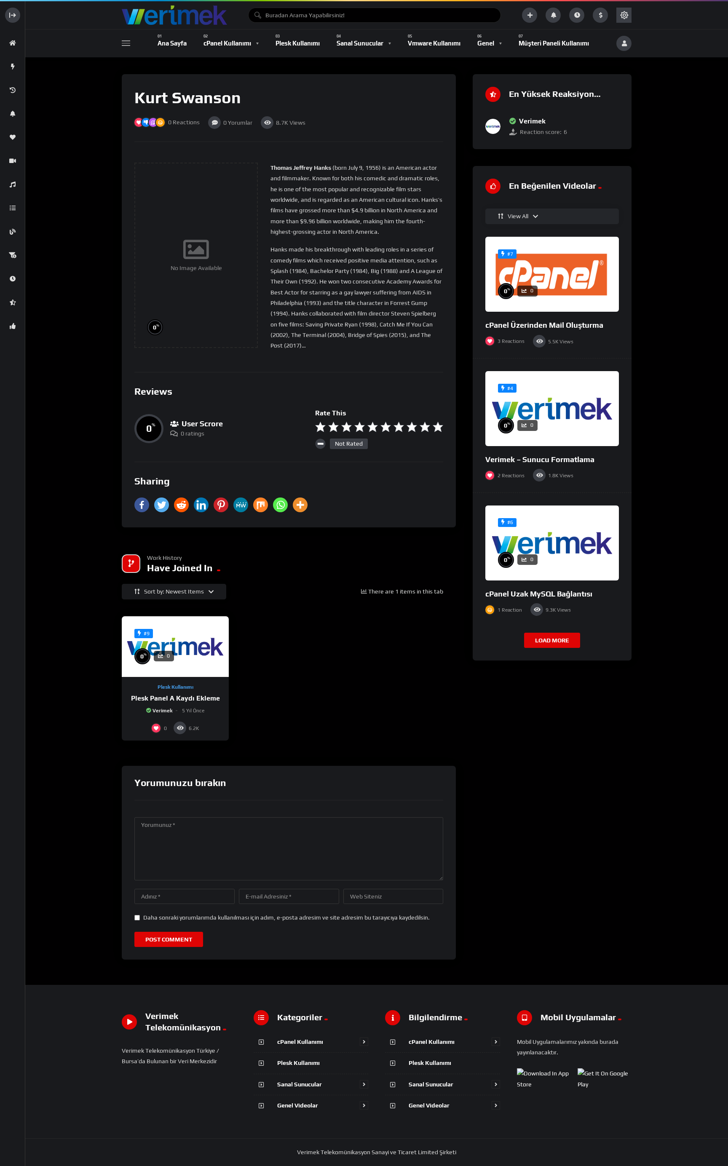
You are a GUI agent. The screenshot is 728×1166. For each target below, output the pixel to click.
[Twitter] (161, 504)
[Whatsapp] (280, 504)
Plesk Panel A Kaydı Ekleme (175, 698)
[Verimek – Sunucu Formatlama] (552, 408)
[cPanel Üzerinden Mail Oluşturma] (552, 274)
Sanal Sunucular (299, 1084)
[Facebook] (141, 504)
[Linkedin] (201, 504)
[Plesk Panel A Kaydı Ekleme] (175, 646)
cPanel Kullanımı (300, 1041)
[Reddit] (181, 504)
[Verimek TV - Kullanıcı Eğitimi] (174, 15)
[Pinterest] (221, 504)
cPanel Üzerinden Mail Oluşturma (544, 325)
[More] (300, 504)
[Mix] (260, 504)
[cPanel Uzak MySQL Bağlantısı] (552, 542)
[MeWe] (240, 504)
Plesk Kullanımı (175, 687)
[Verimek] (492, 126)
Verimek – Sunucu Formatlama (539, 459)
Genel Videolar (297, 1105)
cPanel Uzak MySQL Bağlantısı (538, 593)
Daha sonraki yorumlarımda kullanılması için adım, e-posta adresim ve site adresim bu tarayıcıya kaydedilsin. (286, 917)
